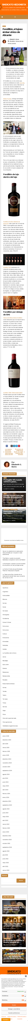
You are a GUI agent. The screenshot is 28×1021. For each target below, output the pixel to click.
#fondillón (12, 41)
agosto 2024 (6, 774)
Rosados (5, 680)
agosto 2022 (6, 851)
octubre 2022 (6, 843)
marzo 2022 (6, 870)
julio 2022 (5, 855)
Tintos (4, 703)
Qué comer (6, 664)
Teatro (4, 695)
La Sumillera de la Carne (9, 653)
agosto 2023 (6, 809)
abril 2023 (5, 820)
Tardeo (5, 691)
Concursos (6, 626)
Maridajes (5, 660)
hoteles (5, 649)
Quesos (5, 668)
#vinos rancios (12, 43)
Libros (4, 657)
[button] (26, 976)
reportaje (21, 83)
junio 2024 (5, 782)
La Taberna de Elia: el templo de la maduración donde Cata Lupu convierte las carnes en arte (14, 576)
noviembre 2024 (7, 763)
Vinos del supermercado (9, 718)
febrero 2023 (6, 828)
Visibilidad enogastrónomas (10, 726)
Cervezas (5, 611)
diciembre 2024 (7, 759)
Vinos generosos (7, 722)
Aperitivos (5, 588)
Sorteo (4, 687)
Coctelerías (6, 618)
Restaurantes (6, 676)
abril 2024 (5, 789)
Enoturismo (6, 509)
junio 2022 (5, 858)
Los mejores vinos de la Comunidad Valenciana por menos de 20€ (9, 452)
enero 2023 (6, 832)
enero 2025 (6, 755)
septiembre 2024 (7, 770)
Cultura (5, 634)
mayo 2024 (6, 786)
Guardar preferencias (14, 1013)
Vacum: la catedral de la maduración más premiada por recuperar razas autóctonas (13, 552)
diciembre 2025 (7, 740)
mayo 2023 (6, 816)
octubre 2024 (6, 766)
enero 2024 (6, 797)
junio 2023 (5, 812)
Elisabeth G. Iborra (14, 39)
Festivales (5, 645)
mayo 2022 (6, 862)
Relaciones (6, 672)
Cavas (4, 607)
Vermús (5, 706)
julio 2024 (5, 778)
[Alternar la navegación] (15, 17)
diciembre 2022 (7, 835)
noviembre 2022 (7, 839)
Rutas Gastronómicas (9, 683)
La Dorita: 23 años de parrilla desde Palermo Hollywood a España (13, 959)
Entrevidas (5, 641)
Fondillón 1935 (7, 267)
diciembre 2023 (7, 801)
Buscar (4, 875)
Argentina (5, 591)
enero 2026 (6, 736)
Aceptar (14, 1005)
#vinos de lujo (19, 41)
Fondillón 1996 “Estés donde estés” (12, 392)
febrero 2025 (6, 751)
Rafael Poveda (7, 98)
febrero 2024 (6, 793)
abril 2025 (5, 743)
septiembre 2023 (7, 805)
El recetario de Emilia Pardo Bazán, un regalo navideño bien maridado (18, 452)
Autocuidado (6, 595)
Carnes (5, 603)
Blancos (5, 599)
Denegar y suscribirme (14, 1009)
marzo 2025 (6, 747)
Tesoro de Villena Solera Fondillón (12, 317)
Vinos (4, 26)
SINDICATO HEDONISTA (14, 4)
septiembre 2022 (7, 847)
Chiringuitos (6, 614)
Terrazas (5, 699)
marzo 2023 (6, 824)
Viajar (11, 509)
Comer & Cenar (7, 622)
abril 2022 (5, 866)
